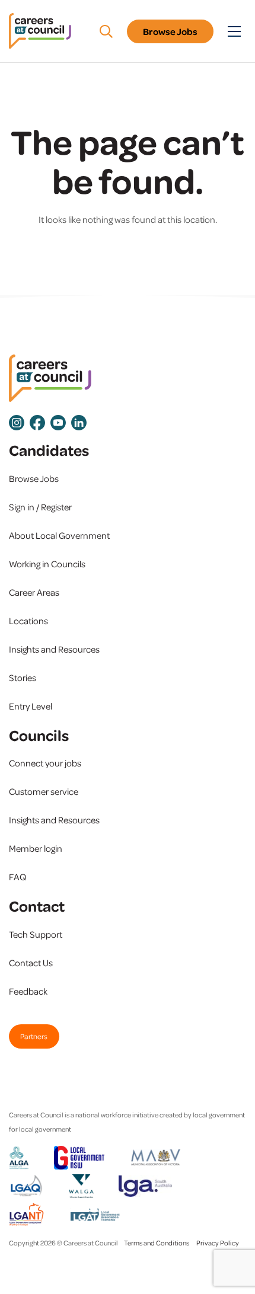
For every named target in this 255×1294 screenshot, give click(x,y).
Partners (33, 1036)
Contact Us (31, 962)
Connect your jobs (45, 762)
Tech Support (35, 934)
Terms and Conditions (156, 1243)
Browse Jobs (170, 31)
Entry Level (30, 706)
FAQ (18, 876)
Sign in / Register (40, 506)
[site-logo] (50, 378)
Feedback (28, 991)
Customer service (43, 791)
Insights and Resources (54, 649)
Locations (28, 620)
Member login (35, 848)
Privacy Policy (217, 1243)
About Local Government (59, 535)
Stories (22, 677)
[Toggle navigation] (234, 31)
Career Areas (34, 592)
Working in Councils (47, 563)
